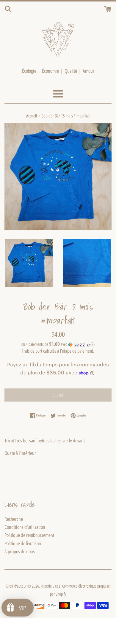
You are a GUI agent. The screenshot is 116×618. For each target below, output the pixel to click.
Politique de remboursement (29, 535)
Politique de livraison (22, 543)
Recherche (13, 518)
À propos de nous (19, 551)
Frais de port (32, 351)
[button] (58, 344)
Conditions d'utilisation (24, 526)
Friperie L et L (50, 586)
